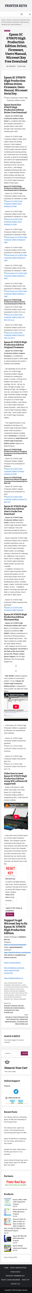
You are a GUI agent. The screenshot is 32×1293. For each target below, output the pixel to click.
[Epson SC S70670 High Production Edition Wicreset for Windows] (16, 748)
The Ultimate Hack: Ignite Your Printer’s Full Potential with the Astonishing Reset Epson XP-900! (15, 1130)
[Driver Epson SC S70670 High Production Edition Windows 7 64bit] (16, 276)
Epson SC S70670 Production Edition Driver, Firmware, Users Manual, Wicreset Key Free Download (16, 1019)
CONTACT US (15, 1284)
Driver (7, 30)
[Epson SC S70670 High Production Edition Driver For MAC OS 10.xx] (16, 335)
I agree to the (13, 909)
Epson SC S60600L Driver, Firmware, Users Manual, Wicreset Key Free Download (14, 1008)
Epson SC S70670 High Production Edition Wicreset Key (15, 997)
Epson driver (12, 983)
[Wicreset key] (10, 871)
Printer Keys (16, 6)
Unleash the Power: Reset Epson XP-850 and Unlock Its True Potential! (15, 1152)
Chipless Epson (15, 1272)
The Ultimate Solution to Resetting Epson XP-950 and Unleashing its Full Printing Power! (15, 1119)
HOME (6, 1268)
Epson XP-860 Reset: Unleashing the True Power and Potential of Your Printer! (15, 1141)
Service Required (20, 999)
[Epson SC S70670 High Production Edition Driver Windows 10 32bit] (16, 222)
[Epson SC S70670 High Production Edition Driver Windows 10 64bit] (16, 204)
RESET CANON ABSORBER (10, 1280)
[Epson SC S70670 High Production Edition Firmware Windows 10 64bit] (16, 471)
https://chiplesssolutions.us (13, 978)
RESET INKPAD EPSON (18, 1268)
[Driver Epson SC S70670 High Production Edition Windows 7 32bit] (16, 294)
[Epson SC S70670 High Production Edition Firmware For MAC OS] (16, 499)
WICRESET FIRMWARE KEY (15, 1276)
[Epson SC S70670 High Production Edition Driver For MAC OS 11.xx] (16, 317)
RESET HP (25, 1280)
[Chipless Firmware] (16, 1183)
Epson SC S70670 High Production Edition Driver (16, 987)
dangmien (12, 66)
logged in (15, 1040)
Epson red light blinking (12, 963)
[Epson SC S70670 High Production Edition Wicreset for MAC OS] (16, 766)
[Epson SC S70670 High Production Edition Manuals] (16, 609)
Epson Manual (16, 985)
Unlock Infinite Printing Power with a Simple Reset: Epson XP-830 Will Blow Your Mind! (16, 1162)
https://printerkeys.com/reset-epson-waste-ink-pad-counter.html (14, 970)
